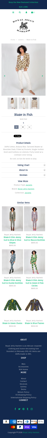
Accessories (23, 367)
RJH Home (23, 369)
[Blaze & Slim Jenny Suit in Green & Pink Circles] (34, 274)
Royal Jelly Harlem (26, 189)
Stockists (23, 384)
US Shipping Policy (23, 395)
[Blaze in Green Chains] (12, 317)
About (23, 378)
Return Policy (23, 392)
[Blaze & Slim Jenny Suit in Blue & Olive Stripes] (12, 231)
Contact (23, 381)
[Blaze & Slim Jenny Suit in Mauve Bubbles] (34, 231)
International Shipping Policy (23, 397)
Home (13, 40)
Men (23, 364)
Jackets (21, 40)
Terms (23, 389)
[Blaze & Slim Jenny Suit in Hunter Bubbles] (12, 274)
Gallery (23, 387)
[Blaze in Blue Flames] (34, 317)
